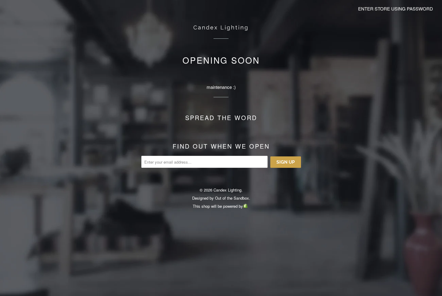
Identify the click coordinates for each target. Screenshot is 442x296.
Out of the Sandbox (232, 198)
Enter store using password (395, 8)
